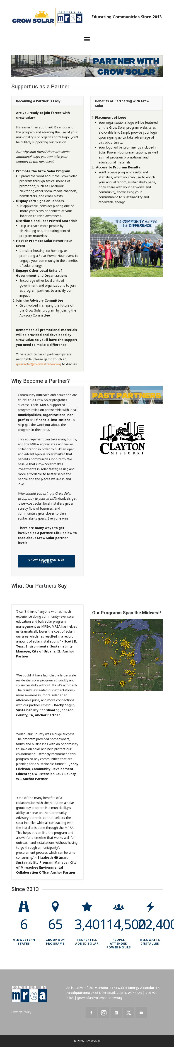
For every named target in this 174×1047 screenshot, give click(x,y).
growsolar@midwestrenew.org (38, 364)
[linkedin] (116, 1012)
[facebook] (91, 1012)
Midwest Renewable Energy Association (127, 988)
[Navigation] (87, 39)
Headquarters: (78, 992)
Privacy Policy (21, 1012)
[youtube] (141, 1012)
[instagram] (103, 1012)
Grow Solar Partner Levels (46, 561)
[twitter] (128, 1012)
